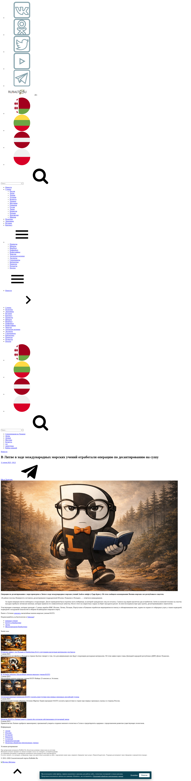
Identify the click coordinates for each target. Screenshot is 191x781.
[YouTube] (21, 69)
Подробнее (134, 775)
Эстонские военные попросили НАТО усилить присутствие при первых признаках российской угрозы (40, 697)
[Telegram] (21, 86)
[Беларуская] (21, 113)
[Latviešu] (21, 148)
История (8, 223)
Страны (8, 189)
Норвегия (13, 211)
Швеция (13, 217)
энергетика (9, 446)
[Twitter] (21, 52)
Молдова (8, 440)
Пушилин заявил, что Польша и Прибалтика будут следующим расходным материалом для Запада (38, 652)
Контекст (8, 225)
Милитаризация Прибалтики (16, 627)
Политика (9, 219)
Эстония (13, 197)
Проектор (13, 264)
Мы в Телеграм (7, 479)
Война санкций (11, 448)
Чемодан (13, 254)
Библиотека (14, 262)
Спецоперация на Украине (15, 434)
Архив (7, 731)
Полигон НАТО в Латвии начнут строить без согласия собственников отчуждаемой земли (35, 719)
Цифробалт (14, 250)
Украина (13, 201)
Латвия (12, 195)
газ (6, 444)
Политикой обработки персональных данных (108, 776)
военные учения (11, 621)
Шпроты (13, 246)
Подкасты (13, 266)
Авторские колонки (17, 256)
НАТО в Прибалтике (13, 623)
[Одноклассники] (21, 35)
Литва (12, 193)
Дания (12, 209)
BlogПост (13, 248)
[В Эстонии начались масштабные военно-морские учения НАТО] (13, 672)
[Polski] (21, 165)
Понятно (144, 775)
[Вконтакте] (21, 18)
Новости (8, 187)
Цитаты (13, 268)
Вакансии (9, 737)
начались (17, 613)
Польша (13, 213)
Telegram (30, 617)
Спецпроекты (15, 260)
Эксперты (13, 258)
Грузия (12, 207)
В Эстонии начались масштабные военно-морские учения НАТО (25, 674)
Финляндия (14, 215)
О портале (9, 739)
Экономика (9, 221)
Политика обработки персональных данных (22, 743)
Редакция (8, 735)
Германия (13, 205)
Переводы (13, 244)
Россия (12, 191)
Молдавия (13, 203)
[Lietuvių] (21, 130)
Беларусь (13, 199)
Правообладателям (12, 741)
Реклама (8, 733)
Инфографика (15, 252)
